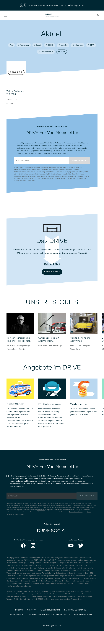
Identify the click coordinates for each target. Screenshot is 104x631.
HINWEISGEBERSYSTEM (83, 614)
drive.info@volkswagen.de (56, 174)
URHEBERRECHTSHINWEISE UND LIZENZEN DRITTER (49, 614)
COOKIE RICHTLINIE (17, 614)
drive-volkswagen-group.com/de (24, 180)
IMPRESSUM (31, 610)
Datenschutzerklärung (76, 178)
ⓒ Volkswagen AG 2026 (52, 626)
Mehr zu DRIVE (52, 264)
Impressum (32, 176)
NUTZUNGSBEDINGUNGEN (50, 610)
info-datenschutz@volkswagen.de (36, 174)
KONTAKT (19, 610)
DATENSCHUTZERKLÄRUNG (75, 610)
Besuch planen (52, 272)
